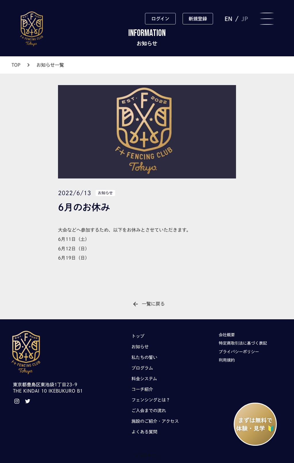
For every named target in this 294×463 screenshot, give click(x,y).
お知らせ (140, 347)
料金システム (144, 378)
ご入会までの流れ (148, 410)
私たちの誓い (144, 357)
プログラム (142, 368)
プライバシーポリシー (239, 352)
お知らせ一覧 (50, 65)
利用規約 (227, 360)
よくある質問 (144, 432)
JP (244, 19)
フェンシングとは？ (150, 400)
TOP (15, 65)
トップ (137, 336)
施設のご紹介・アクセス (155, 421)
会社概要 (227, 335)
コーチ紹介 (142, 389)
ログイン (160, 18)
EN (228, 19)
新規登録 (198, 18)
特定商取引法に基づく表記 (243, 343)
